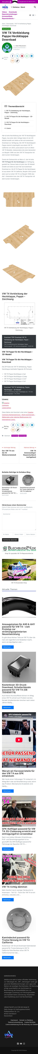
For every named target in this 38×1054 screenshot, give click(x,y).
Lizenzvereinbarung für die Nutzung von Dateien (22, 1024)
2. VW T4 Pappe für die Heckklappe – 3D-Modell (19, 117)
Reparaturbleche (8, 18)
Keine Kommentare (20, 47)
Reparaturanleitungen (9, 14)
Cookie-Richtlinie (29, 1022)
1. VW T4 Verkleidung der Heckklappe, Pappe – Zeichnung (17, 111)
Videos (4, 12)
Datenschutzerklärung (15, 1022)
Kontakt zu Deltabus (26, 1020)
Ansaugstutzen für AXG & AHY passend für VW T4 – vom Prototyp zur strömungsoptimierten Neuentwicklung (18, 629)
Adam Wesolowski (21, 45)
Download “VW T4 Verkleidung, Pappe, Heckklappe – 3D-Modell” (18, 390)
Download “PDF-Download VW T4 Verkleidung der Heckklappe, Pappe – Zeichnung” (18, 341)
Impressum (14, 1020)
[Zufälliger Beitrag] (30, 15)
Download (15, 435)
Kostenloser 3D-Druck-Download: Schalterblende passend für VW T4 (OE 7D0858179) (16, 689)
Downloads (13, 12)
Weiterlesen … (7, 647)
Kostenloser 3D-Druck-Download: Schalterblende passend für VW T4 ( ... (10, 490)
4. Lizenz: (8, 128)
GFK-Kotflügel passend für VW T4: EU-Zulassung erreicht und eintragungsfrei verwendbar (18, 831)
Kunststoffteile (7, 16)
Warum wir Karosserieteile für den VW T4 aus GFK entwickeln (18, 773)
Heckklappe (22, 435)
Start (3, 23)
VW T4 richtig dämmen (14, 887)
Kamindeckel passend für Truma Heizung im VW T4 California (27, 489)
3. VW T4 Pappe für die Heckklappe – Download (17, 123)
